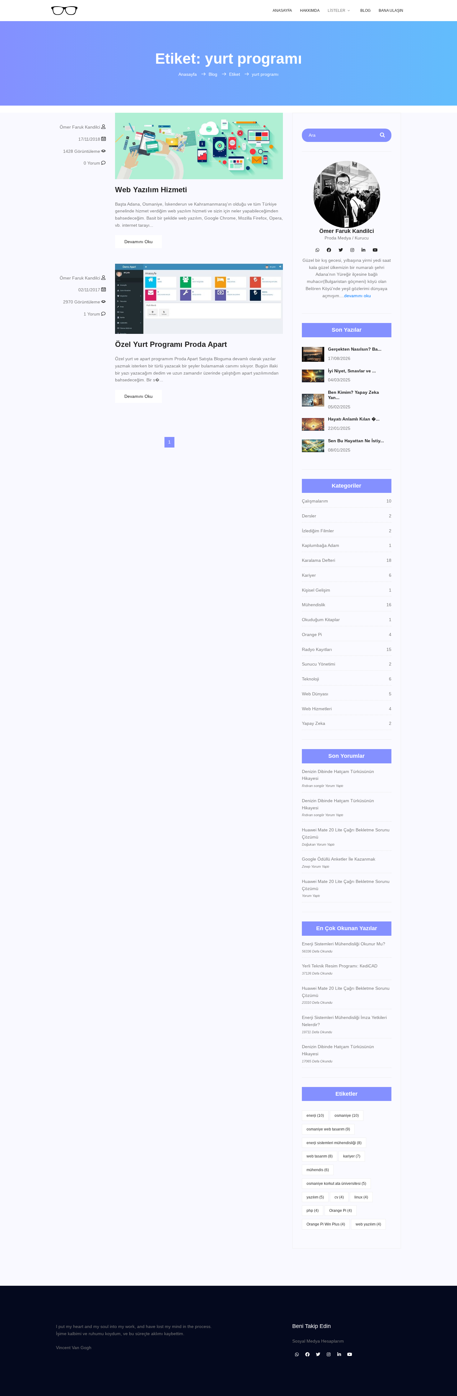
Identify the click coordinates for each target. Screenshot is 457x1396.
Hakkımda (310, 10)
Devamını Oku (138, 241)
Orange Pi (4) (340, 1210)
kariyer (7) (351, 1156)
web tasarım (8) (320, 1156)
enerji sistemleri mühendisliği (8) (334, 1143)
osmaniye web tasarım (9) (328, 1129)
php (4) (313, 1210)
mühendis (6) (318, 1170)
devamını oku (357, 295)
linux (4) (361, 1197)
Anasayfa (282, 10)
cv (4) (339, 1197)
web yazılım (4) (368, 1224)
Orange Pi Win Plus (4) (326, 1224)
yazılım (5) (315, 1197)
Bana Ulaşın (391, 10)
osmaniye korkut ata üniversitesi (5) (336, 1183)
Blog (365, 10)
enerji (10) (315, 1115)
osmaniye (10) (347, 1115)
